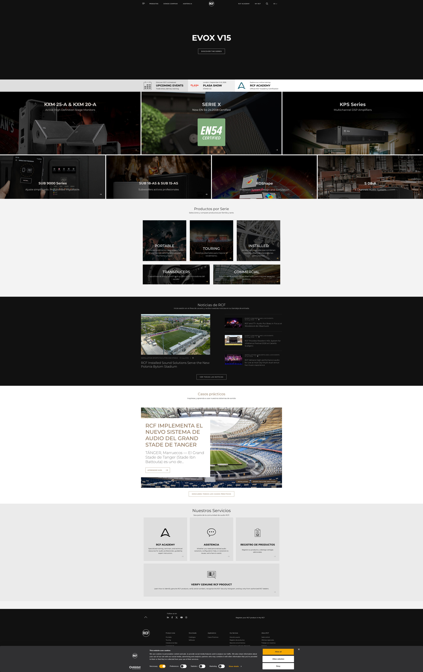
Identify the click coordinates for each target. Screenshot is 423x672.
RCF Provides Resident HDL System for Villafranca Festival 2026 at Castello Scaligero (263, 343)
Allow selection (278, 659)
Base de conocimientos (237, 643)
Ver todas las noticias (211, 377)
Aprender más (155, 470)
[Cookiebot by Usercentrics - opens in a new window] (135, 667)
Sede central (266, 637)
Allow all (278, 652)
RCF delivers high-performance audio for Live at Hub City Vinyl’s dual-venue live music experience (262, 362)
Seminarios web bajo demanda (240, 646)
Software (192, 640)
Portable (169, 637)
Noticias (264, 646)
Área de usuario (235, 637)
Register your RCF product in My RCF (250, 618)
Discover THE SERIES (211, 51)
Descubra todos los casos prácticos (211, 494)
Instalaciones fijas (171, 643)
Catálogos (192, 637)
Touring (168, 640)
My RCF (258, 4)
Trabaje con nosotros (269, 643)
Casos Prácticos (213, 637)
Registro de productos (237, 640)
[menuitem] (170, 4)
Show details (234, 666)
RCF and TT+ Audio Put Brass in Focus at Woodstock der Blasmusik (263, 324)
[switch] (183, 666)
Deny (278, 666)
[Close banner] (299, 649)
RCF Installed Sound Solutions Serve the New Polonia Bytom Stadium (175, 364)
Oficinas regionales (268, 640)
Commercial (170, 646)
